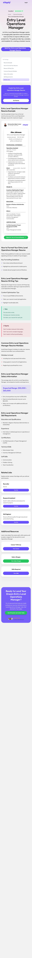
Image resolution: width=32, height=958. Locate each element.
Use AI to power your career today (16, 613)
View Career (16, 548)
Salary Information (8, 74)
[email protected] (11, 137)
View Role (16, 490)
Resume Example (8, 62)
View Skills (16, 573)
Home (9, 14)
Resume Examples (17, 14)
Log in (26, 2)
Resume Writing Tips (9, 68)
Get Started (16, 100)
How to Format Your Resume (11, 65)
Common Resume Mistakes (10, 71)
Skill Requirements (8, 77)
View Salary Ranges (16, 561)
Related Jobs (7, 79)
